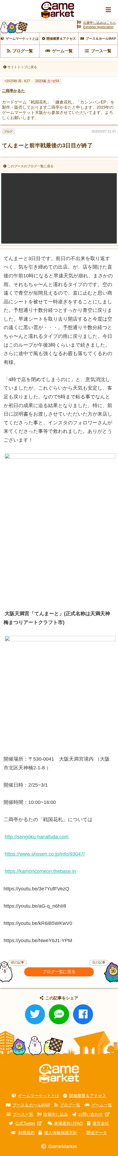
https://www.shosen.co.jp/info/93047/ (45, 854)
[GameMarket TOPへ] (59, 1073)
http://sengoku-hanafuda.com (37, 836)
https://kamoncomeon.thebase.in (40, 871)
